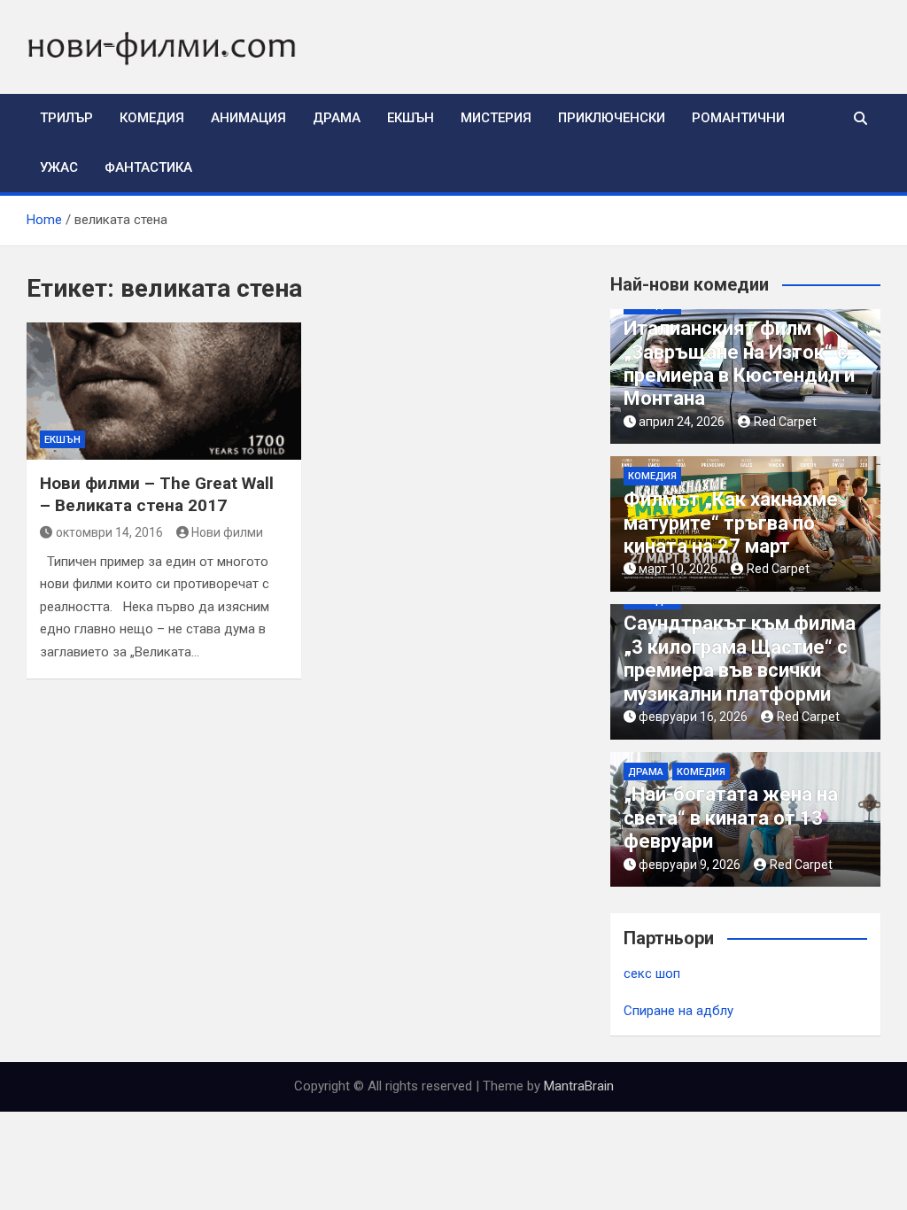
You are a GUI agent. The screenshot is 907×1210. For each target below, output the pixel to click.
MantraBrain (579, 1086)
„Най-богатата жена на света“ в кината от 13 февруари (731, 817)
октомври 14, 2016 (109, 532)
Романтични (738, 118)
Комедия (152, 118)
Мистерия (496, 118)
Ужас (59, 167)
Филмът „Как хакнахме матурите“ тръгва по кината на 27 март (731, 522)
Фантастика (148, 167)
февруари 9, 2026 (689, 864)
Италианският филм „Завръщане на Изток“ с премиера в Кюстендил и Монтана (739, 363)
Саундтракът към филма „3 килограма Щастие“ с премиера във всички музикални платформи (740, 658)
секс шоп (652, 973)
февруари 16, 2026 (693, 717)
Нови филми (227, 532)
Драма (336, 118)
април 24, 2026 (682, 422)
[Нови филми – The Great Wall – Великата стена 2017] (164, 391)
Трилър (66, 118)
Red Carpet (785, 422)
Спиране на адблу (678, 1011)
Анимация (248, 118)
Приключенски (611, 118)
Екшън (410, 118)
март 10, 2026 (678, 569)
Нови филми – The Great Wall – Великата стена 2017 (157, 494)
